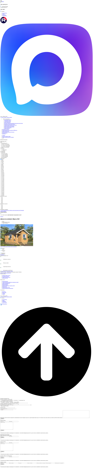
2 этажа (3, 150)
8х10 (2, 166)
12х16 (2, 185)
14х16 (2, 190)
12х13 (2, 183)
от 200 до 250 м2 (4, 155)
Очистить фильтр (3, 211)
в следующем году (22, 400)
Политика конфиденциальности (5, 272)
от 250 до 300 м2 (4, 156)
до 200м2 (11, 402)
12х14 (2, 184)
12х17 (2, 186)
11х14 (2, 179)
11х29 (2, 181)
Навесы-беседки (7, 128)
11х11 (2, 176)
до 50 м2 (3, 152)
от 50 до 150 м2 (4, 153)
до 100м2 (3, 402)
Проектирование (5, 281)
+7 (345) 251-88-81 (3, 117)
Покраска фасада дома (6, 287)
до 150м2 (7, 402)
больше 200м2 (16, 402)
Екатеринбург (4, 299)
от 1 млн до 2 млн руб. (5, 145)
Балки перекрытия (7, 122)
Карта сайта (4, 292)
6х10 (2, 161)
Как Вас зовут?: (3, 407)
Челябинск (4, 14)
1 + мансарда (3, 149)
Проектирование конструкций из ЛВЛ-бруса (9, 130)
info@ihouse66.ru (4, 303)
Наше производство (5, 131)
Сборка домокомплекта (6, 283)
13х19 (2, 188)
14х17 (2, 191)
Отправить (2, 430)
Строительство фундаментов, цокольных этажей (10, 282)
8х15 (2, 167)
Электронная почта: (3, 408)
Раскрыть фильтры (3, 212)
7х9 (2, 162)
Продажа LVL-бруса (5, 129)
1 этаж (1, 210)
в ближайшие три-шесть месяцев (6, 400)
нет (4, 406)
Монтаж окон (4, 286)
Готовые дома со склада (6, 275)
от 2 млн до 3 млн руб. (5, 146)
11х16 (2, 180)
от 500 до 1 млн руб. (5, 144)
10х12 (7, 210)
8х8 (2, 164)
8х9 (2, 165)
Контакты (4, 133)
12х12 (2, 182)
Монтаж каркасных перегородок (7, 288)
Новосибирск (4, 15)
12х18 (2, 187)
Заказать (1, 216)
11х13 (2, 178)
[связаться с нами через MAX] (46, 115)
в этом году (15, 400)
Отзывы (3, 293)
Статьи (3, 294)
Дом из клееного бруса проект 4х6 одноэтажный (8, 246)
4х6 (2, 159)
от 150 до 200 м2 (4, 154)
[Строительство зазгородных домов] (6, 271)
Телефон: (2, 409)
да (1, 406)
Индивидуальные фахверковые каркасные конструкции (13, 123)
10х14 (2, 175)
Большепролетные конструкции (9, 124)
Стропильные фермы (7, 119)
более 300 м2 (3, 157)
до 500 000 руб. (4, 143)
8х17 (2, 168)
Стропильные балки (7, 121)
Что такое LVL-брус (5, 276)
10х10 (16, 210)
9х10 (6, 210)
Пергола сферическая (7, 127)
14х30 (2, 193)
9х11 (18, 210)
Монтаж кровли (5, 284)
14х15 (2, 189)
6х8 (2, 160)
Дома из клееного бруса (6, 277)
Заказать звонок (9, 117)
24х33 (2, 195)
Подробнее (2, 254)
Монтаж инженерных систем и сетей (8, 285)
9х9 (2, 169)
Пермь (3, 300)
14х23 (2, 192)
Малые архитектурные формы (9, 126)
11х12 (2, 177)
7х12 (2, 163)
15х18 (2, 194)
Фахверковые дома (7, 120)
